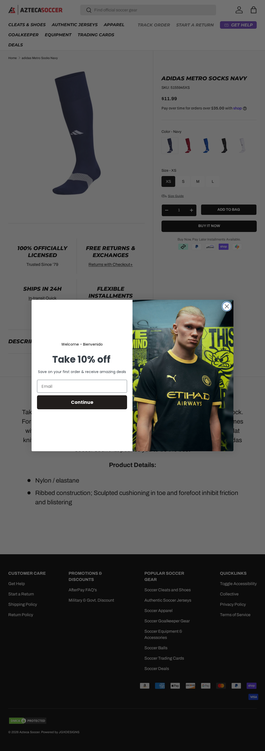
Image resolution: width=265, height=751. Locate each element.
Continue (82, 402)
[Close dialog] (226, 306)
